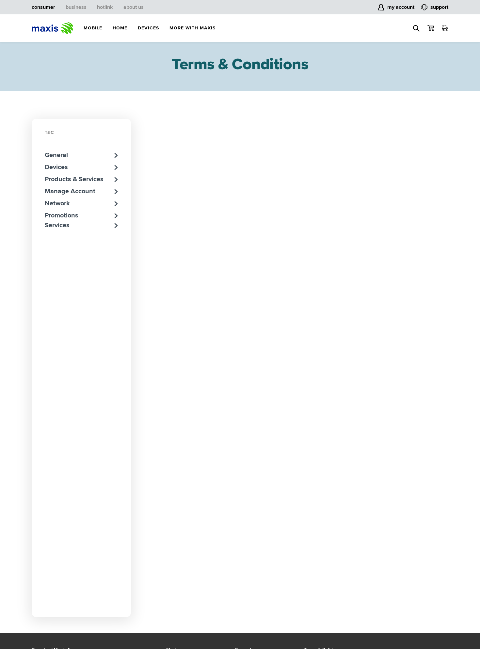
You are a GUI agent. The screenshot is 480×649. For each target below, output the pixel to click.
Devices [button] (148, 28)
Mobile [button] (93, 28)
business (76, 7)
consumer (43, 7)
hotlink (105, 7)
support (439, 7)
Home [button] (120, 28)
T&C (49, 132)
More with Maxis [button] (192, 28)
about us (133, 7)
